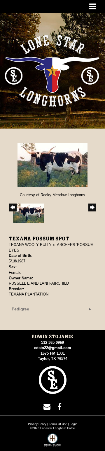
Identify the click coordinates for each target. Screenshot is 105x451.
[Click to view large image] (53, 165)
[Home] (52, 379)
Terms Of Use (58, 424)
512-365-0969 (52, 342)
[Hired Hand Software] (52, 442)
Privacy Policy (37, 424)
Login (73, 424)
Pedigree (20, 309)
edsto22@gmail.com (52, 348)
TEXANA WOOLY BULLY (30, 244)
